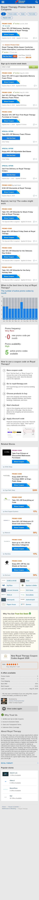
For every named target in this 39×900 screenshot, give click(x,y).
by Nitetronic (6, 532)
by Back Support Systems (10, 511)
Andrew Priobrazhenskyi (16, 701)
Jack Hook (17, 185)
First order (32, 14)
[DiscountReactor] (20, 2)
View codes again (14, 709)
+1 (36, 38)
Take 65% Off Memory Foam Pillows (16, 134)
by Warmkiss (7, 554)
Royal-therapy (7, 763)
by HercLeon (6, 575)
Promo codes (12, 14)
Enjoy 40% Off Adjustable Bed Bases (16, 151)
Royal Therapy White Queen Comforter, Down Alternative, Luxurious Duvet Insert (18, 48)
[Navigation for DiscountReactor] (3, 2)
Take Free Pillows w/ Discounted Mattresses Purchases (21, 455)
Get (33, 67)
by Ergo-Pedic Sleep (9, 490)
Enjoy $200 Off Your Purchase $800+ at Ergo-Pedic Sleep (21, 479)
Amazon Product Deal (12, 45)
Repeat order (7, 18)
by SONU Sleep (7, 467)
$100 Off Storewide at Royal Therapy (16, 188)
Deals (23, 14)
